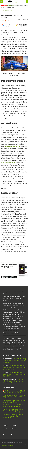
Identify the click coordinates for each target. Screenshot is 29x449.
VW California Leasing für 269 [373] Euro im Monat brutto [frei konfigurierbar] (13, 416)
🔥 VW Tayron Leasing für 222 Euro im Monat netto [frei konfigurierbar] (14, 391)
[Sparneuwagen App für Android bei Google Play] (13, 277)
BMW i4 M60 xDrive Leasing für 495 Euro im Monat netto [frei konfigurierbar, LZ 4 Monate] (13, 410)
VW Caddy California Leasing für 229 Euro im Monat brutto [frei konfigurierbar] (13, 381)
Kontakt (5, 429)
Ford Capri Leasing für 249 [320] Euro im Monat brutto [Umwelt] (14, 401)
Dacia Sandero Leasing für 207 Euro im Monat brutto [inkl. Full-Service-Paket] (14, 360)
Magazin (5, 425)
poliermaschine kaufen (12, 146)
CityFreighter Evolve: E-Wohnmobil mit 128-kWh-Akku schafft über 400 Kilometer (14, 367)
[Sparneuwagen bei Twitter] (12, 435)
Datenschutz (11, 445)
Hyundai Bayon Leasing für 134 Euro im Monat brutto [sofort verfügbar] (14, 405)
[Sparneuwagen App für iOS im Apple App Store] (5, 277)
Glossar (14, 425)
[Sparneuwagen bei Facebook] (4, 435)
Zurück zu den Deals (7, 10)
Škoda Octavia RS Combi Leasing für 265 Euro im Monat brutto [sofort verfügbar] (14, 396)
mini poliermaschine (8, 163)
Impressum (4, 445)
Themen (13, 429)
